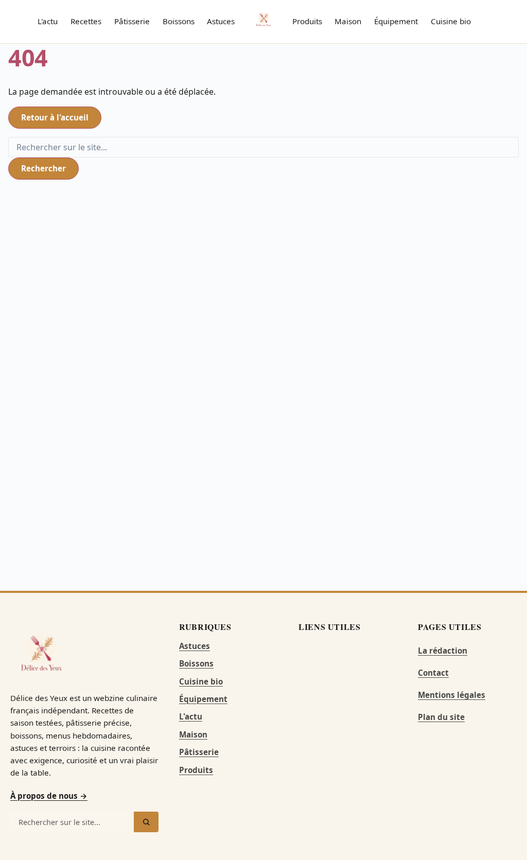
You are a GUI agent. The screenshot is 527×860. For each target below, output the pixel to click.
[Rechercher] (146, 822)
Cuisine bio (451, 21)
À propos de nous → (48, 796)
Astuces (221, 21)
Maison (348, 21)
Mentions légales (451, 695)
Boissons (179, 21)
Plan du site (441, 717)
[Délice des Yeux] (263, 19)
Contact (433, 673)
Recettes (86, 21)
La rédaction (442, 650)
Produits (307, 21)
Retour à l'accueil (55, 117)
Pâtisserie (132, 21)
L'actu (48, 21)
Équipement (396, 21)
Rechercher (43, 168)
